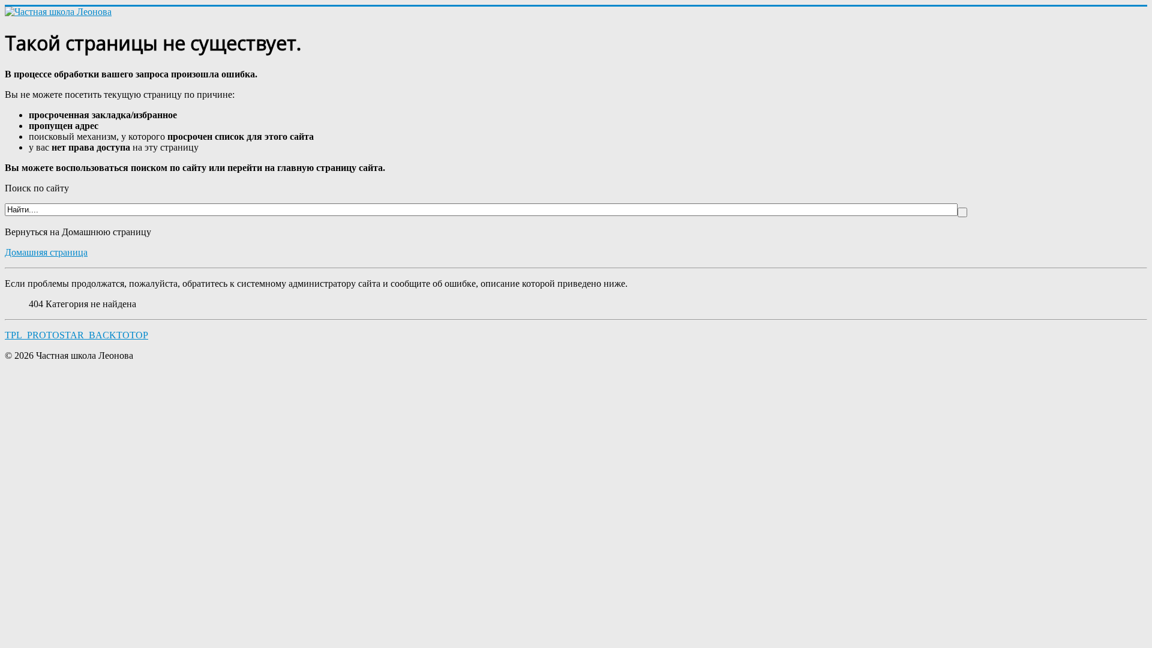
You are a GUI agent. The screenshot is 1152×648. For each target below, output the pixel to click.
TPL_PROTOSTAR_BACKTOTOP (76, 335)
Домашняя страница (46, 252)
